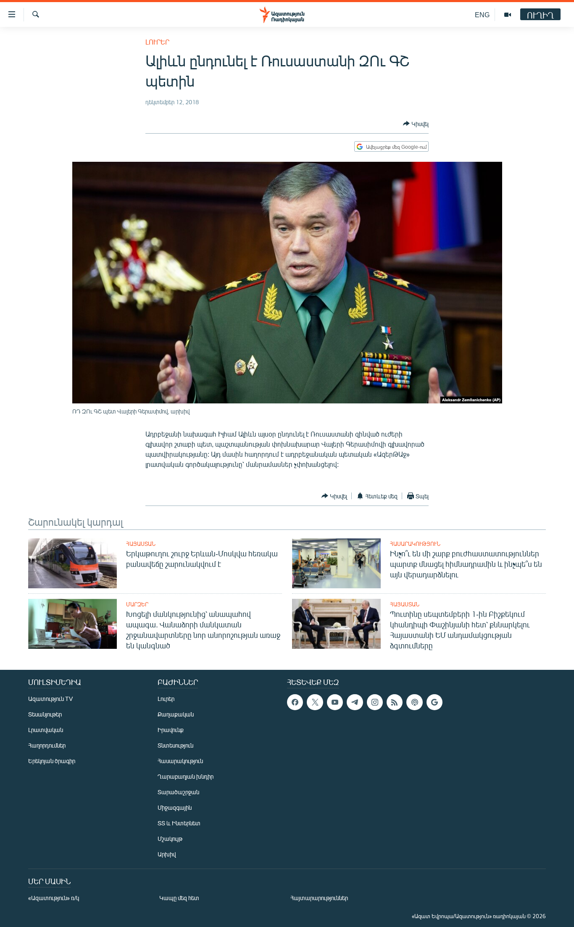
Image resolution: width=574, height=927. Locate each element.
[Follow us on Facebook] (295, 702)
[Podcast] (414, 702)
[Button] (416, 124)
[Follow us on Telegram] (355, 702)
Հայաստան (140, 543)
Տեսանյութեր (45, 714)
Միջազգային (175, 807)
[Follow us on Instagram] (375, 702)
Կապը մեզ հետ (179, 897)
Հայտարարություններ (319, 897)
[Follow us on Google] (434, 702)
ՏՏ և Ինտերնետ (179, 823)
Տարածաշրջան (178, 791)
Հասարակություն (415, 543)
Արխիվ (167, 854)
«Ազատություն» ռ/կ (53, 897)
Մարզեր (137, 604)
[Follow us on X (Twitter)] (315, 702)
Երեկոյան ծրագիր (51, 760)
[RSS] (395, 702)
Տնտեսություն (175, 745)
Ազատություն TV (50, 698)
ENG (482, 14)
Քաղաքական (176, 714)
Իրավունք (171, 729)
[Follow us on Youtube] (335, 702)
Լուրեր (157, 42)
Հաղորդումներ (47, 745)
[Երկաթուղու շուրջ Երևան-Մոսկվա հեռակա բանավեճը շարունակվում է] (72, 563)
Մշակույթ (170, 838)
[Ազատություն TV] (507, 14)
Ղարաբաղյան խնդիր (185, 776)
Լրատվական (45, 729)
